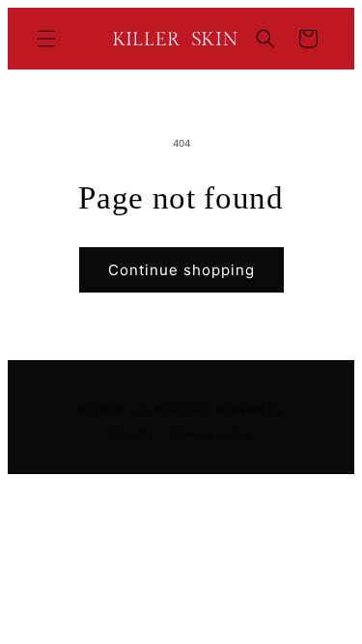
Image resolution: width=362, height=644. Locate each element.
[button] (46, 38)
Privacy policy (213, 433)
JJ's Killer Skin (171, 409)
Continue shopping (181, 270)
